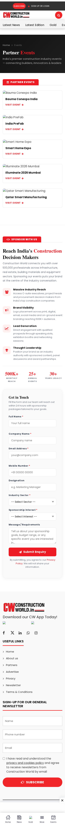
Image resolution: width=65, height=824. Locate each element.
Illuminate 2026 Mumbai (23, 173)
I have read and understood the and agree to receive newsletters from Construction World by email (32, 765)
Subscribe (19, 6)
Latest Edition (34, 25)
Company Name (20, 433)
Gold (53, 25)
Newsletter (13, 685)
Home (6, 45)
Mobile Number (19, 465)
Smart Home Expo (18, 148)
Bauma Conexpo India (21, 99)
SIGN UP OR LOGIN (40, 6)
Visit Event (13, 104)
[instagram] (36, 632)
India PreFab (14, 123)
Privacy (10, 678)
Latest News (11, 25)
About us (12, 658)
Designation (16, 480)
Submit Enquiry (34, 552)
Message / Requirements (24, 524)
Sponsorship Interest (23, 509)
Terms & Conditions (19, 692)
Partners (11, 665)
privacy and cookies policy (25, 763)
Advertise (12, 672)
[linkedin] (20, 632)
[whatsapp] (28, 632)
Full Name (16, 416)
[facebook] (4, 632)
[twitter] (12, 632)
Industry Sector (19, 495)
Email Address (19, 448)
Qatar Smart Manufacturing (26, 197)
